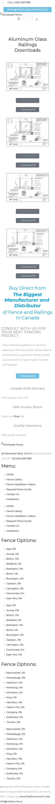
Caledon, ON (13, 583)
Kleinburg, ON (14, 687)
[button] (27, 100)
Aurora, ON (12, 554)
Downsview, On (15, 593)
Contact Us (12, 494)
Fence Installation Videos (20, 484)
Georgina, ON (14, 712)
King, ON (11, 697)
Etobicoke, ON (14, 717)
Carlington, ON (14, 588)
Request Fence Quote (18, 489)
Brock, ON (12, 573)
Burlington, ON (15, 578)
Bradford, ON (13, 563)
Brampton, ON (14, 568)
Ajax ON (11, 549)
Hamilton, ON (14, 702)
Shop (17, 416)
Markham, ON (14, 682)
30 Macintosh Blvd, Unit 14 (16, 453)
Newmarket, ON (15, 672)
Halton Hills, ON (15, 707)
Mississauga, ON (15, 677)
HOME (10, 474)
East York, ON (14, 598)
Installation (12, 499)
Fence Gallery (14, 479)
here (10, 397)
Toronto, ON (13, 722)
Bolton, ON (12, 558)
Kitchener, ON (14, 692)
